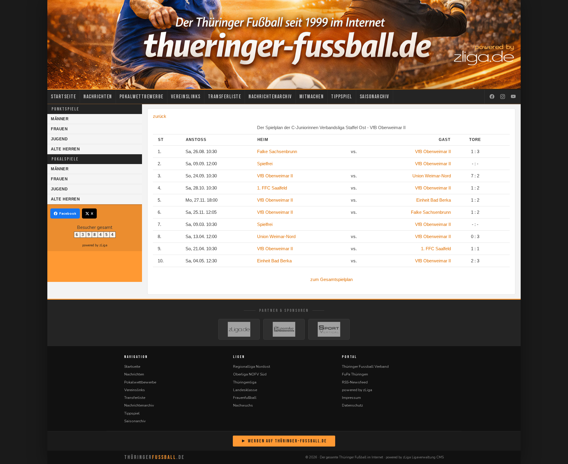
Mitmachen (311, 97)
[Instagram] (503, 97)
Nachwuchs (243, 405)
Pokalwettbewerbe (142, 97)
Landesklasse (245, 389)
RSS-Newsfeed (355, 382)
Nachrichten (97, 97)
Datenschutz (352, 405)
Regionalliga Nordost (251, 366)
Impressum (351, 397)
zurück (159, 116)
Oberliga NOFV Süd (250, 374)
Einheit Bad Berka (433, 200)
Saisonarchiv (374, 97)
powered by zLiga (94, 245)
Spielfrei (264, 163)
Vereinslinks (186, 97)
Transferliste (224, 97)
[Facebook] (492, 97)
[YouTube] (513, 97)
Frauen (59, 129)
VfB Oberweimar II (433, 151)
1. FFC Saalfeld (272, 187)
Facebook (67, 213)
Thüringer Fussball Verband (365, 366)
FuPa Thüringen (355, 374)
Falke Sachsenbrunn (277, 151)
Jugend (59, 139)
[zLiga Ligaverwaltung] (239, 329)
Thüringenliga (244, 382)
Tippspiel (341, 97)
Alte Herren (65, 149)
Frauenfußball (244, 397)
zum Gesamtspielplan (331, 279)
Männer (60, 119)
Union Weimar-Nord (431, 175)
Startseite (63, 97)
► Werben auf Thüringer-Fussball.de (284, 441)
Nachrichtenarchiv (270, 97)
